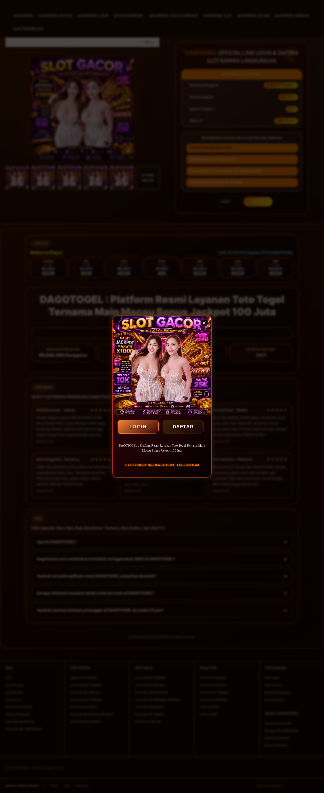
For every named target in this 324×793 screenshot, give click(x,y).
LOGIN (138, 426)
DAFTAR (183, 426)
